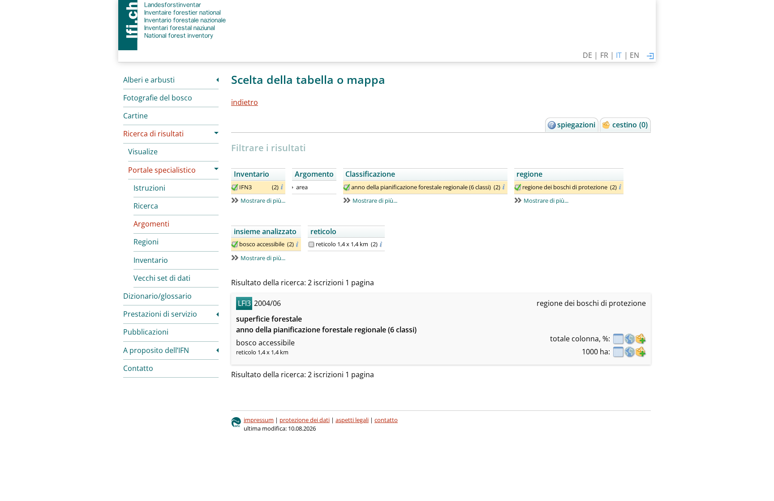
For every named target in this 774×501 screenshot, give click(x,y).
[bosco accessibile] (234, 244)
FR (604, 55)
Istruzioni (149, 188)
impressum (259, 420)
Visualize (143, 152)
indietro (244, 102)
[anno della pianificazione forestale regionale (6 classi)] (346, 187)
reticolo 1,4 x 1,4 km (342, 244)
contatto (386, 420)
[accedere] (650, 56)
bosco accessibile (261, 244)
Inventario (150, 260)
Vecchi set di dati (161, 278)
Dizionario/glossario (157, 296)
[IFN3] (234, 187)
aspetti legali (352, 420)
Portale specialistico (162, 170)
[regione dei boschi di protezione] (517, 187)
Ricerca (145, 206)
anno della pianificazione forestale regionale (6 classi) (421, 187)
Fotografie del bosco (157, 98)
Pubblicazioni (145, 332)
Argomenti (151, 224)
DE (587, 55)
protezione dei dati (305, 420)
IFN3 (245, 187)
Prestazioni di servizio (160, 314)
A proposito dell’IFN (156, 350)
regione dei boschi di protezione (564, 187)
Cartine (135, 116)
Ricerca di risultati (153, 134)
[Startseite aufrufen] (173, 20)
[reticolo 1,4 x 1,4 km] (311, 244)
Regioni (146, 242)
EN (634, 55)
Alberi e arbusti (149, 80)
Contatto (138, 368)
